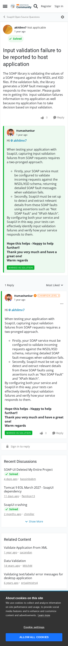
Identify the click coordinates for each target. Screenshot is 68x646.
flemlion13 (28, 496)
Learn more (44, 615)
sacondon (26, 552)
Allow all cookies (34, 637)
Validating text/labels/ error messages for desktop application (33, 576)
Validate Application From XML (25, 548)
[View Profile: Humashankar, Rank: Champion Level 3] (8, 297)
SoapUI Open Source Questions (23, 17)
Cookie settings (34, 627)
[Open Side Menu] (5, 6)
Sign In (59, 6)
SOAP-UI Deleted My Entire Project (28, 470)
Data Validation (15, 561)
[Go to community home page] (21, 6)
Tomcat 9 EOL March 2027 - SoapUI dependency (28, 490)
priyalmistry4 (29, 583)
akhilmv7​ (20, 140)
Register (46, 6)
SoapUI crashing (15, 505)
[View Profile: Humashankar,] (10, 132)
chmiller (29, 514)
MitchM (27, 565)
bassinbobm (28, 479)
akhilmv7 (20, 27)
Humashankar (25, 130)
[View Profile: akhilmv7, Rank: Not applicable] (7, 29)
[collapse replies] (34, 293)
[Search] (35, 6)
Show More (36, 521)
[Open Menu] (62, 17)
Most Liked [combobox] (54, 285)
